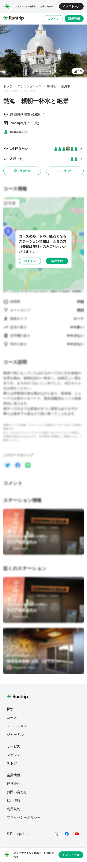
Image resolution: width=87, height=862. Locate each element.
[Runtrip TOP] (13, 18)
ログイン (53, 18)
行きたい (25, 170)
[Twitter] (56, 833)
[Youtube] (76, 833)
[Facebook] (66, 833)
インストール (71, 6)
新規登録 (74, 18)
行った (67, 170)
